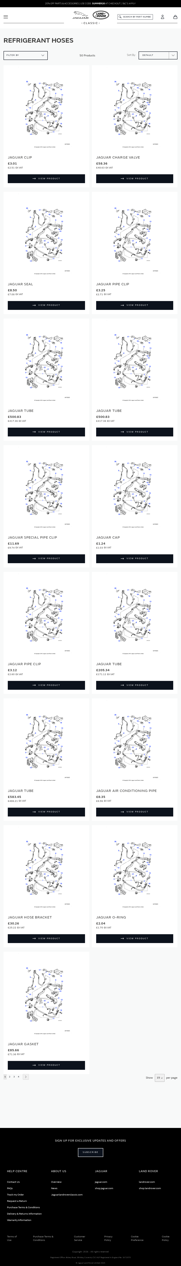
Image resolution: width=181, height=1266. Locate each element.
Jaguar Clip (20, 157)
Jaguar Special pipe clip (32, 537)
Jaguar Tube (21, 411)
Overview (56, 1181)
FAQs (10, 1188)
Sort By (131, 55)
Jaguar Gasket (23, 1044)
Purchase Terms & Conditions (23, 1207)
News (54, 1188)
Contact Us (13, 1181)
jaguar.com (101, 1181)
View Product (49, 178)
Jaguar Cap (108, 537)
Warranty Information (19, 1220)
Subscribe (90, 1152)
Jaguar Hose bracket (30, 917)
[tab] (24, 1171)
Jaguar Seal (20, 284)
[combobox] (135, 17)
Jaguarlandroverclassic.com (67, 1194)
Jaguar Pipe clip (112, 284)
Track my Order (15, 1194)
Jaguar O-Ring (111, 917)
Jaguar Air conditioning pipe (126, 791)
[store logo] (90, 17)
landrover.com (147, 1181)
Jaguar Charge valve (118, 157)
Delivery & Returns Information (24, 1213)
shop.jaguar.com (104, 1188)
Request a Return (17, 1201)
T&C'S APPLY (128, 3)
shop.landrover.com (150, 1188)
